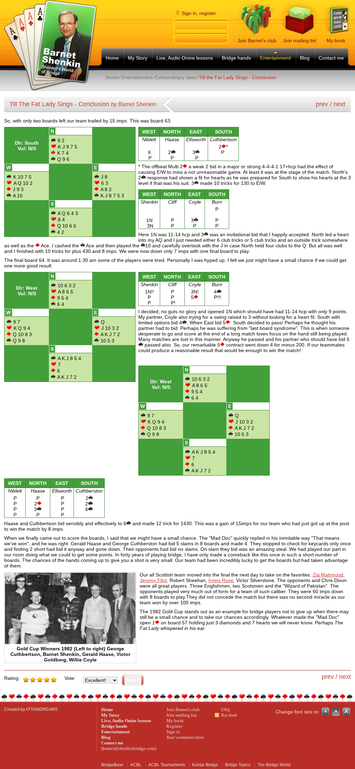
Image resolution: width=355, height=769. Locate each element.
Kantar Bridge (205, 764)
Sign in (173, 731)
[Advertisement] (185, 86)
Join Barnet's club (183, 709)
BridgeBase (112, 764)
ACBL (135, 764)
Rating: (12, 678)
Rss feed (229, 715)
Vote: (70, 678)
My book (175, 720)
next (339, 104)
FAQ (225, 709)
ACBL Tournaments (166, 764)
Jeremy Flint (153, 580)
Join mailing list (181, 715)
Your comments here (185, 737)
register (207, 13)
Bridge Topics (238, 764)
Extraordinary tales (175, 77)
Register (174, 726)
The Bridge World (274, 764)
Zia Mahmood (328, 575)
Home (112, 77)
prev (322, 104)
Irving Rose (220, 580)
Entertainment (136, 77)
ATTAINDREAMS (42, 709)
